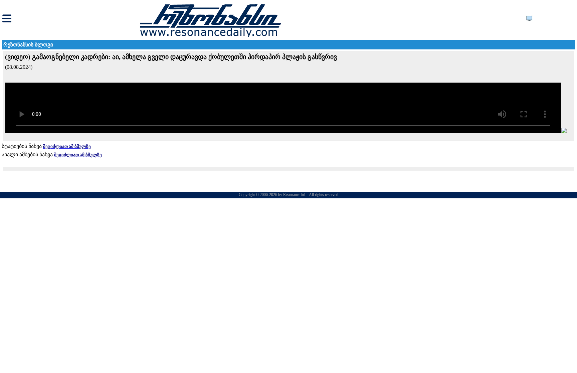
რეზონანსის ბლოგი (28, 44)
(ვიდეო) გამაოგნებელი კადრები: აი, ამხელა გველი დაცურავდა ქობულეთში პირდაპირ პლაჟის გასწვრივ (171, 56)
